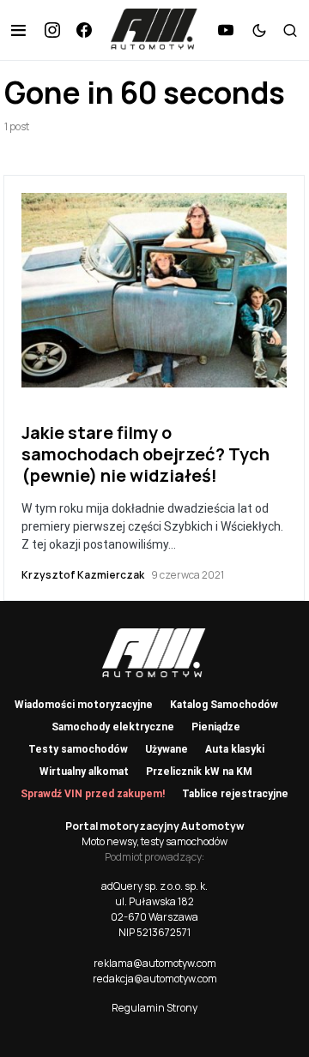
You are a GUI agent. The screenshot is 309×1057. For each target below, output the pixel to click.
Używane (166, 749)
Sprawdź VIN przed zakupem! (93, 794)
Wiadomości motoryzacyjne (84, 705)
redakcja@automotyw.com (155, 978)
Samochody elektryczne (113, 727)
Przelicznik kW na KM (199, 772)
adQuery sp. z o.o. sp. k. (154, 886)
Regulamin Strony (154, 1007)
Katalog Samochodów (224, 705)
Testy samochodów (78, 749)
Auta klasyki (234, 749)
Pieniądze (215, 727)
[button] (18, 30)
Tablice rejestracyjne (235, 794)
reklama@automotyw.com (155, 963)
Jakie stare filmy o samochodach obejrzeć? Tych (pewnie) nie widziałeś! (145, 454)
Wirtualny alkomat (84, 772)
